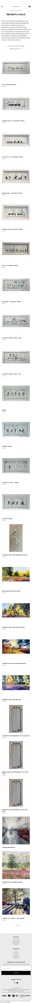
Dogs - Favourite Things (10, 265)
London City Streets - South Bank (13, 918)
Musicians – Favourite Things (11, 301)
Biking (4, 410)
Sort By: (11, 48)
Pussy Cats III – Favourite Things (12, 157)
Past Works (16, 955)
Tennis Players (7, 446)
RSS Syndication (16, 943)
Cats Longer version (9, 84)
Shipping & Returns (16, 941)
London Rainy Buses (8, 847)
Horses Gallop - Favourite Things (13, 120)
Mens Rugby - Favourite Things (12, 193)
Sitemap (16, 944)
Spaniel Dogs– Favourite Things (12, 229)
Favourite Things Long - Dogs (12, 337)
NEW (16, 951)
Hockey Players (7, 518)
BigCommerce (27, 992)
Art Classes (16, 953)
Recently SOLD (16, 956)
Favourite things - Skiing (10, 482)
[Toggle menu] (2, 6)
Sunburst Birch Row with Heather (13, 627)
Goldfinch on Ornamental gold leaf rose (16, 735)
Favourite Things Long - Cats (11, 374)
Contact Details (16, 940)
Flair (18, 992)
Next (18, 925)
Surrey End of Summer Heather (12, 882)
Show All (22, 45)
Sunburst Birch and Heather (11, 699)
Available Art (16, 952)
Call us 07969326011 (15, 988)
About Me (16, 939)
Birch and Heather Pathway (11, 591)
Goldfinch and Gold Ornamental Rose (14, 555)
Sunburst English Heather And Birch (14, 663)
